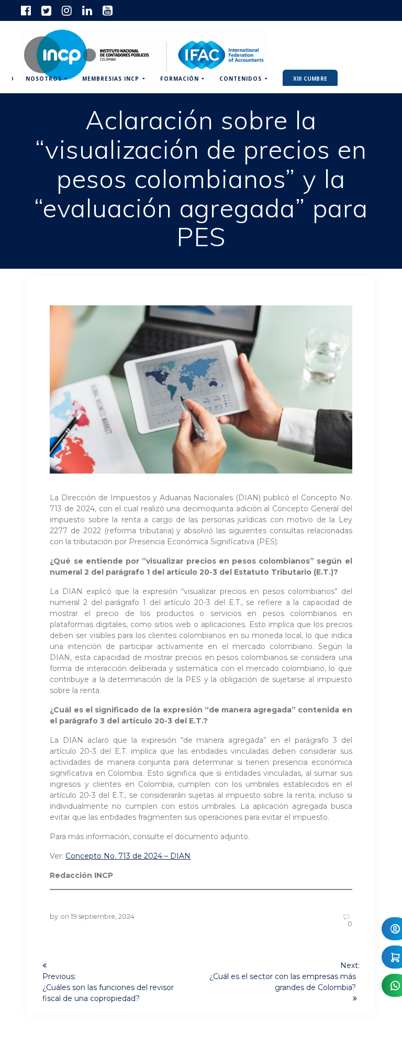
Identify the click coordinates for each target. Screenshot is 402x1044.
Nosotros (44, 78)
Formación (179, 78)
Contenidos (240, 78)
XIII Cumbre (310, 78)
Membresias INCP (110, 78)
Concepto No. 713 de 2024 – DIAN (128, 856)
